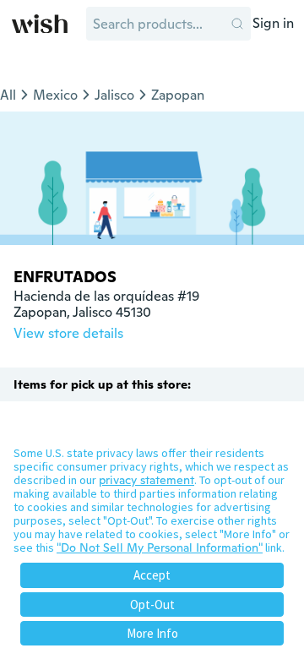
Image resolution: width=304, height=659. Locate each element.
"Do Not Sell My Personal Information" (160, 547)
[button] (237, 24)
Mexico (55, 95)
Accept (152, 575)
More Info (152, 633)
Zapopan (177, 95)
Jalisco (114, 95)
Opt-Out (152, 604)
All (8, 95)
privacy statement (146, 479)
